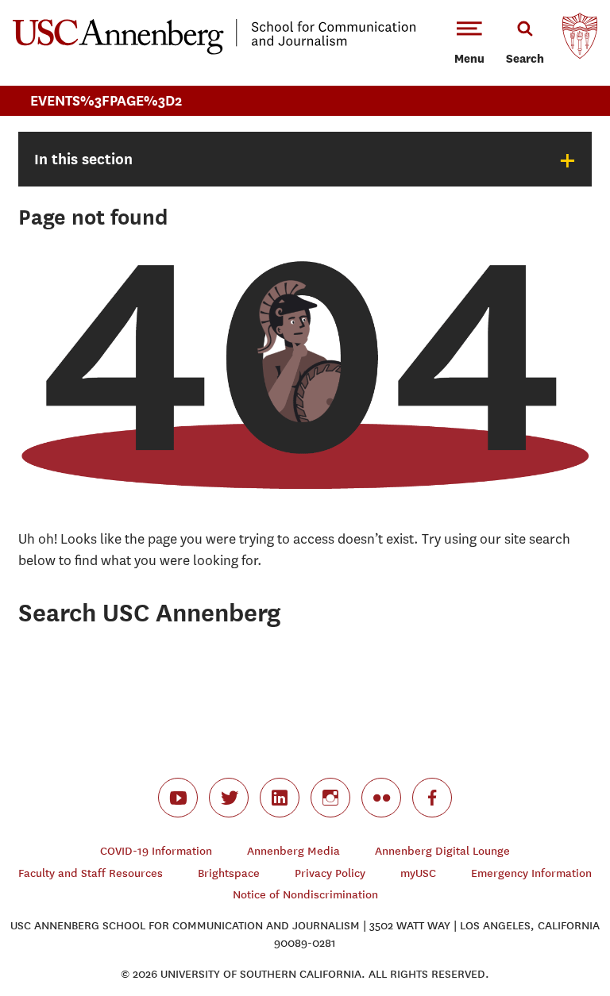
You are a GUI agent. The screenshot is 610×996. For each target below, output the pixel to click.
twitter (229, 797)
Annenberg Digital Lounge (442, 851)
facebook (432, 797)
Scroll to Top (541, 928)
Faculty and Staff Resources (90, 873)
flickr (381, 797)
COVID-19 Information (156, 851)
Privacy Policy (330, 873)
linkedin (279, 797)
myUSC (418, 873)
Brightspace (229, 873)
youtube (178, 797)
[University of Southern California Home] (579, 40)
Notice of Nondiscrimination (305, 895)
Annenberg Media (293, 851)
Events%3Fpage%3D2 (106, 100)
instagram (330, 797)
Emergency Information (531, 873)
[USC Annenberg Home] (214, 51)
